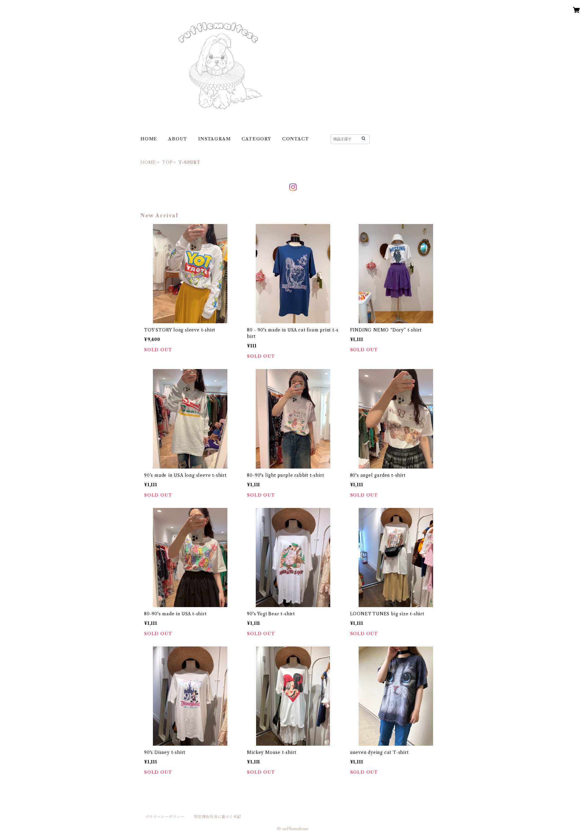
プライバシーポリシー (164, 816)
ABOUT (177, 139)
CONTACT (295, 139)
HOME (148, 139)
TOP (167, 162)
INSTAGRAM (214, 139)
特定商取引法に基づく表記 (217, 816)
